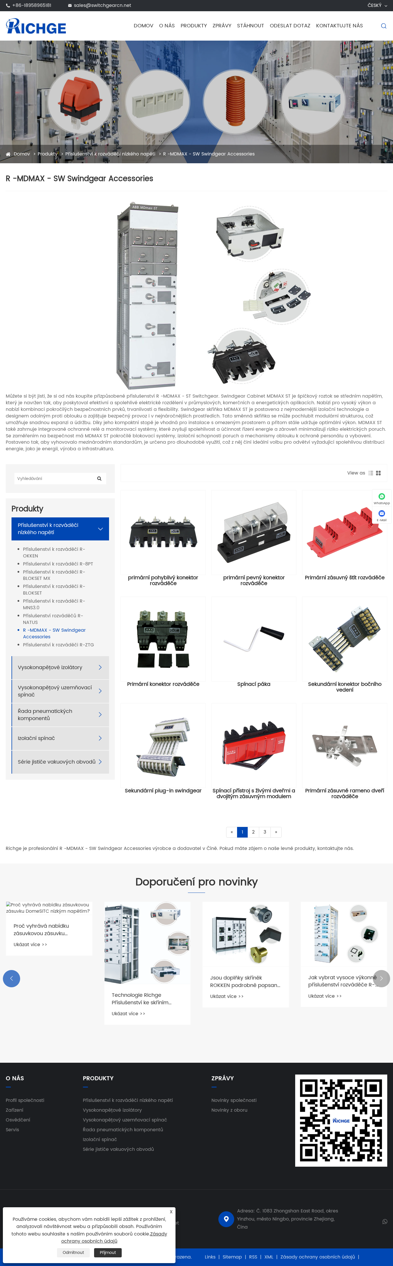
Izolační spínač (36, 738)
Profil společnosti (25, 1100)
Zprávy (222, 26)
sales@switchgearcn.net (102, 5)
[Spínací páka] (254, 639)
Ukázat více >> (30, 944)
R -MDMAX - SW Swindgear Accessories (209, 154)
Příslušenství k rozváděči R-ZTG (58, 645)
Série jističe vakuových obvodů (57, 762)
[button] (11, 978)
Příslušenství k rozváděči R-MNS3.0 (54, 604)
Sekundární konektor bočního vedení (344, 687)
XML (268, 1257)
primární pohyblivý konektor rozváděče (163, 581)
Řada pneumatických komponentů (45, 715)
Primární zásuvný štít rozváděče (345, 578)
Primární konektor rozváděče (163, 684)
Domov (143, 26)
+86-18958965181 (31, 5)
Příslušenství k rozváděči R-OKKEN (54, 552)
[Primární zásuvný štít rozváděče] (344, 532)
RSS (253, 1257)
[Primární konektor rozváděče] (163, 639)
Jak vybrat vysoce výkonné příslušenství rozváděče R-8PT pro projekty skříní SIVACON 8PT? (342, 981)
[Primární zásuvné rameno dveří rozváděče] (344, 745)
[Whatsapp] (384, 1221)
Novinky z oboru (229, 1110)
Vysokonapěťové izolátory (50, 667)
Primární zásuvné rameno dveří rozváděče (344, 794)
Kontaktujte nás (339, 26)
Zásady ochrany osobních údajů (318, 1257)
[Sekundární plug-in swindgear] (163, 745)
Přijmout (108, 1252)
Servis (12, 1130)
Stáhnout (250, 26)
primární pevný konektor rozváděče (254, 581)
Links (210, 1257)
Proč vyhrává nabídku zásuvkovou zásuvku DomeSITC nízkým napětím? (49, 930)
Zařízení (14, 1110)
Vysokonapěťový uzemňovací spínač (55, 691)
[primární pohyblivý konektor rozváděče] (163, 532)
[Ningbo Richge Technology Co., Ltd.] (36, 25)
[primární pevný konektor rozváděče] (254, 532)
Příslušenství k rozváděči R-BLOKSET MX (54, 575)
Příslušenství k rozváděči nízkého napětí (110, 154)
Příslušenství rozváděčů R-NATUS (53, 619)
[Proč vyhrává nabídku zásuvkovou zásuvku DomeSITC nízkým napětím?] (49, 908)
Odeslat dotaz (290, 26)
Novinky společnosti (234, 1100)
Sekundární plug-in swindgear (163, 791)
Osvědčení (18, 1120)
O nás (167, 26)
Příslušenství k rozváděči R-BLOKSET (54, 590)
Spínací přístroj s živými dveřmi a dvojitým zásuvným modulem (254, 794)
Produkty (194, 26)
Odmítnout (73, 1252)
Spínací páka (253, 684)
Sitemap (232, 1257)
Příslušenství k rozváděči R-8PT (58, 564)
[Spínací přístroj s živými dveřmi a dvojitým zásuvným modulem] (254, 745)
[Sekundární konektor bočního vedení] (344, 639)
